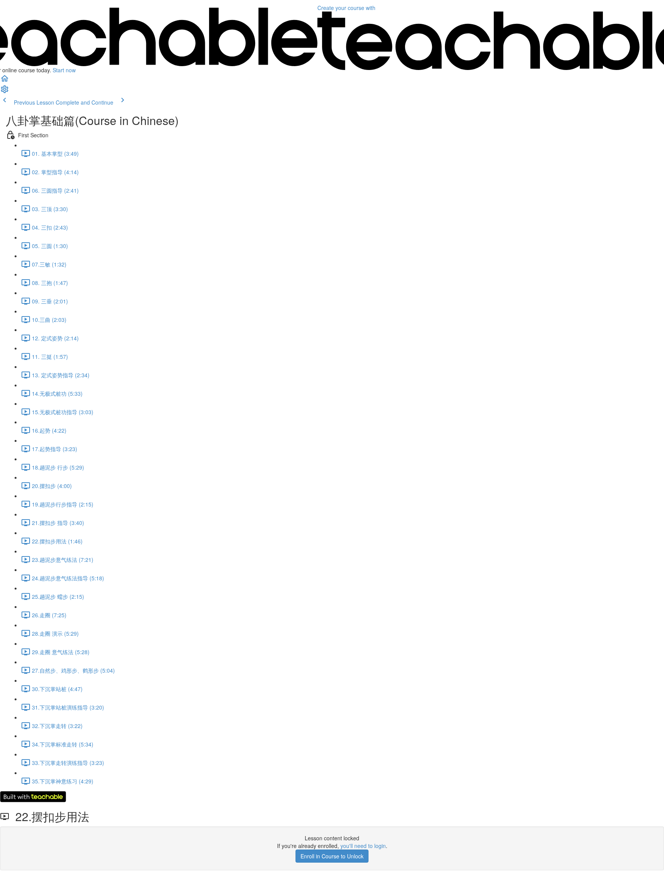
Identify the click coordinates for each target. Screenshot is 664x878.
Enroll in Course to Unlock (332, 856)
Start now (64, 70)
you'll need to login (363, 846)
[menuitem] (4, 91)
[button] (4, 81)
